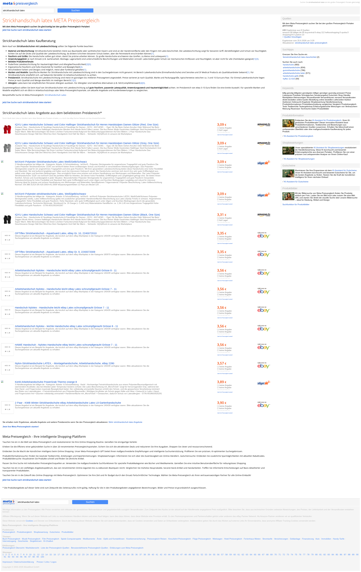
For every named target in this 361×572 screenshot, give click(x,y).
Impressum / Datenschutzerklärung (18, 562)
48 (185, 554)
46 (177, 554)
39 (149, 554)
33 (124, 554)
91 (5, 557)
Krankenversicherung (135, 539)
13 (42, 554)
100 (42, 557)
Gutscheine (55, 532)
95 (21, 557)
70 (275, 554)
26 (95, 554)
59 (230, 554)
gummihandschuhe (291, 70)
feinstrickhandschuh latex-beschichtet (299, 57)
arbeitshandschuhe (291, 67)
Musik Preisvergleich (31, 539)
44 (169, 554)
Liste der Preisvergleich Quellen (55, 548)
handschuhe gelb (290, 76)
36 (136, 554)
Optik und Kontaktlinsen (114, 539)
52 (202, 554)
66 (259, 554)
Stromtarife (267, 539)
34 (128, 554)
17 (59, 554)
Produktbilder (67, 532)
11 (34, 554)
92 (9, 557)
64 (251, 554)
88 (349, 554)
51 (198, 554)
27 (100, 554)
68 (267, 554)
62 (243, 554)
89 (353, 554)
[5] (89, 64)
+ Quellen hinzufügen (291, 37)
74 (292, 554)
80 (316, 554)
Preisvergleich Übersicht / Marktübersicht (21, 548)
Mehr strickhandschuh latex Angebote (125, 422)
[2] (87, 64)
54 (210, 554)
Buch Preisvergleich (11, 539)
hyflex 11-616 (289, 79)
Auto (317, 539)
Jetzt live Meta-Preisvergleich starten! (21, 426)
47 (181, 554)
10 (30, 554)
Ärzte (99, 539)
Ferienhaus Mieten (252, 539)
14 (46, 554)
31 (116, 554)
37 (140, 554)
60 (235, 554)
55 (214, 554)
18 (63, 554)
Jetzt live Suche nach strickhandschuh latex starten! (27, 30)
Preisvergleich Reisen (157, 539)
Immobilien (326, 539)
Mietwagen (217, 539)
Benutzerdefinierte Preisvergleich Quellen (89, 548)
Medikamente (89, 539)
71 (280, 554)
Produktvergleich (24, 532)
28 (104, 554)
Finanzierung (308, 539)
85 (337, 554)
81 (320, 554)
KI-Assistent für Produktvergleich (326, 120)
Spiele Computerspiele (71, 539)
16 (55, 554)
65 (255, 554)
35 (132, 554)
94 (17, 557)
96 (25, 557)
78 (308, 554)
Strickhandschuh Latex (55, 95)
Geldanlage (295, 539)
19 (67, 554)
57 (222, 554)
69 (271, 554)
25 (91, 554)
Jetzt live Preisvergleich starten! (225, 134)
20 (71, 554)
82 (324, 554)
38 (145, 554)
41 (157, 554)
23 (83, 554)
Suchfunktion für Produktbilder (295, 204)
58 (226, 554)
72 (284, 554)
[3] (257, 59)
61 (239, 554)
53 (206, 554)
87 (345, 554)
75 (296, 554)
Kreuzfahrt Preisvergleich (179, 539)
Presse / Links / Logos (46, 562)
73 (288, 554)
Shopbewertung (41, 532)
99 (38, 557)
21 (75, 554)
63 (247, 554)
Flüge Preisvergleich (202, 539)
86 (341, 554)
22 (79, 554)
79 (312, 554)
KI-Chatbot (48, 541)
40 (153, 554)
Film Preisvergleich (50, 539)
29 (108, 554)
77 (304, 554)
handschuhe (288, 64)
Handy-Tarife (338, 539)
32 (120, 554)
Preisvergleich (340, 2)
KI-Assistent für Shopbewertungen (329, 147)
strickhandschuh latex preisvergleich (311, 43)
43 (165, 554)
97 (29, 557)
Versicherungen (281, 539)
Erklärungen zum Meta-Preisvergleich (126, 548)
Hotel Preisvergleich (233, 539)
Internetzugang (9, 541)
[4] (141, 83)
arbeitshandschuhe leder (294, 73)
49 (190, 554)
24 (87, 554)
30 (112, 554)
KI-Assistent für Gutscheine (344, 170)
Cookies (29, 521)
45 (173, 554)
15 (50, 554)
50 (194, 554)
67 (263, 554)
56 (218, 554)
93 (13, 557)
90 (357, 554)
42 (161, 554)
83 (329, 554)
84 (333, 554)
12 (38, 554)
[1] (152, 53)
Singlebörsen (36, 541)
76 (300, 554)
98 (33, 557)
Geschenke (23, 541)
